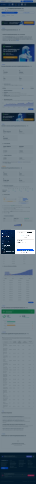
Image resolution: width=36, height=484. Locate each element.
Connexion (21, 232)
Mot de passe (21, 242)
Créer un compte (29, 232)
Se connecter (27, 252)
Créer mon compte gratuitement (25, 250)
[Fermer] (34, 231)
